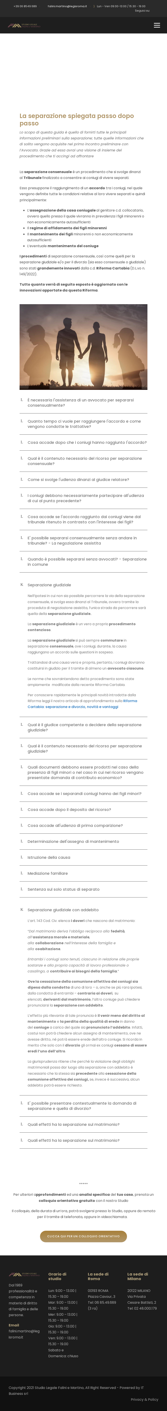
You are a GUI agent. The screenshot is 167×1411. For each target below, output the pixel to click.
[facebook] (157, 11)
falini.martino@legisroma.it (67, 6)
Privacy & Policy (144, 1399)
